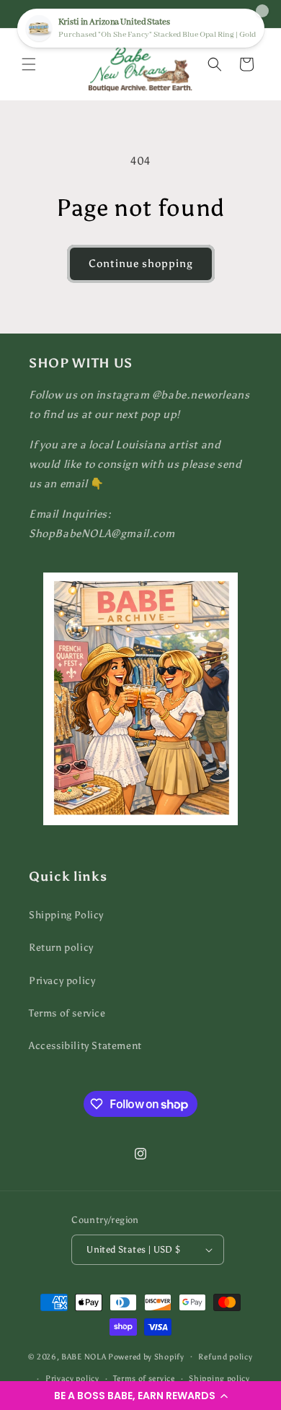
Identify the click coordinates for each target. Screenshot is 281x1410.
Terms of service (67, 1013)
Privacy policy (62, 981)
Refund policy (225, 1357)
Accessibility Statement (85, 1046)
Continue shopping (141, 263)
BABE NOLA (83, 1356)
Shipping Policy (66, 915)
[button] (140, 1395)
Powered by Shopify (146, 1356)
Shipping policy (219, 1378)
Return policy (61, 947)
